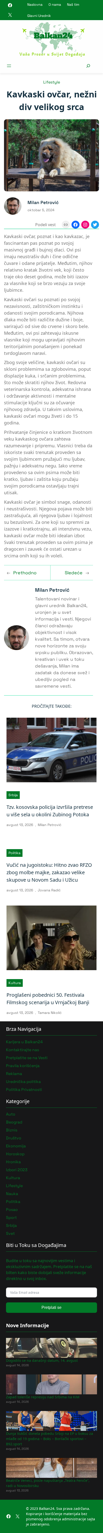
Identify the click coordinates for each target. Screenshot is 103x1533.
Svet (10, 1233)
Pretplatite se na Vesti (27, 1057)
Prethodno (24, 573)
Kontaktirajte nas (22, 1049)
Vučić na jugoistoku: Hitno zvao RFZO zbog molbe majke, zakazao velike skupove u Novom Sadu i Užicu (49, 872)
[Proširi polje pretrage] (88, 66)
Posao (12, 1209)
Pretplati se (52, 1307)
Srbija (13, 795)
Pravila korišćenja (23, 1065)
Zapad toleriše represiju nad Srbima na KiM (43, 1397)
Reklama (14, 1073)
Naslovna (34, 4)
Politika (14, 853)
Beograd (14, 1122)
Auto (10, 1114)
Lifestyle (51, 82)
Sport (11, 1217)
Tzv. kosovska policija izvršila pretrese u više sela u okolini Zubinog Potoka (49, 811)
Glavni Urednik (39, 15)
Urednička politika (23, 1081)
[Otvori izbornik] (9, 66)
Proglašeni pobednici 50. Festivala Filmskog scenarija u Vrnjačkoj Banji (47, 999)
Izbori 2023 (17, 1169)
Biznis (11, 1130)
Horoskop (15, 1154)
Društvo (13, 1138)
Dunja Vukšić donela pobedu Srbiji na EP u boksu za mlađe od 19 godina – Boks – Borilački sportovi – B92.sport (49, 1438)
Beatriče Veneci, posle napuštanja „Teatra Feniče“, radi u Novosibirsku (48, 1483)
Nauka (12, 1193)
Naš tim (73, 4)
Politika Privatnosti (24, 1089)
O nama (54, 4)
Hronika (13, 1161)
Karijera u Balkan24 (24, 1041)
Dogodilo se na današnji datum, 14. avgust (42, 1360)
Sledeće (73, 573)
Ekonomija (16, 1146)
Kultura (14, 983)
